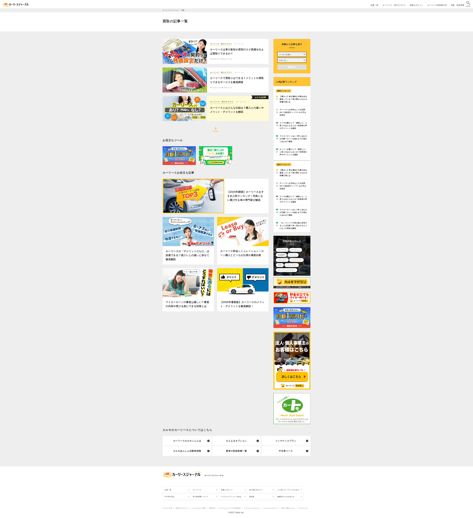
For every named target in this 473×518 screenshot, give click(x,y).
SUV (280, 265)
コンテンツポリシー (270, 508)
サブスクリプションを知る (231, 497)
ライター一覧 (167, 508)
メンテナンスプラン (285, 441)
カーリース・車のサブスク (394, 5)
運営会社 (212, 508)
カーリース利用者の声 (437, 5)
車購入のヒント (416, 5)
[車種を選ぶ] (291, 60)
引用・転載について (288, 508)
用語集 (251, 497)
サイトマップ (303, 508)
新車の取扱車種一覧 (236, 451)
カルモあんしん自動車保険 (187, 451)
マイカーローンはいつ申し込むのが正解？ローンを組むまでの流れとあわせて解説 (293, 138)
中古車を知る (170, 497)
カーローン (295, 250)
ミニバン (293, 255)
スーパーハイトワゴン (286, 270)
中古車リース (286, 451)
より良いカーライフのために (288, 490)
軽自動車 (281, 255)
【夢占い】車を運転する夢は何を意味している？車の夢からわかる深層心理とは (293, 99)
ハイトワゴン (292, 265)
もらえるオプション (236, 441)
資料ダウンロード (181, 508)
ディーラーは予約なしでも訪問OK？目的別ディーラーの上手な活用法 (293, 112)
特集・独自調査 (458, 5)
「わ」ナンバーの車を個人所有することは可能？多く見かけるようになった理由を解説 (293, 225)
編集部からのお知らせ (286, 497)
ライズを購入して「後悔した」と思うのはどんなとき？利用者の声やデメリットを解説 (293, 125)
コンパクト (282, 260)
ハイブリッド (296, 260)
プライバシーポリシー (252, 508)
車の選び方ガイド (256, 490)
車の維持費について (200, 497)
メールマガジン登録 (198, 508)
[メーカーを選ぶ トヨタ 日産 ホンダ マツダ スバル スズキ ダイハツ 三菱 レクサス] (291, 54)
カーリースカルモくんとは (187, 441)
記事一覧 (374, 5)
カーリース (241, 102)
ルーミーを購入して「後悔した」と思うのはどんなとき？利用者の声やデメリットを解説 (293, 152)
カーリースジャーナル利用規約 (230, 508)
